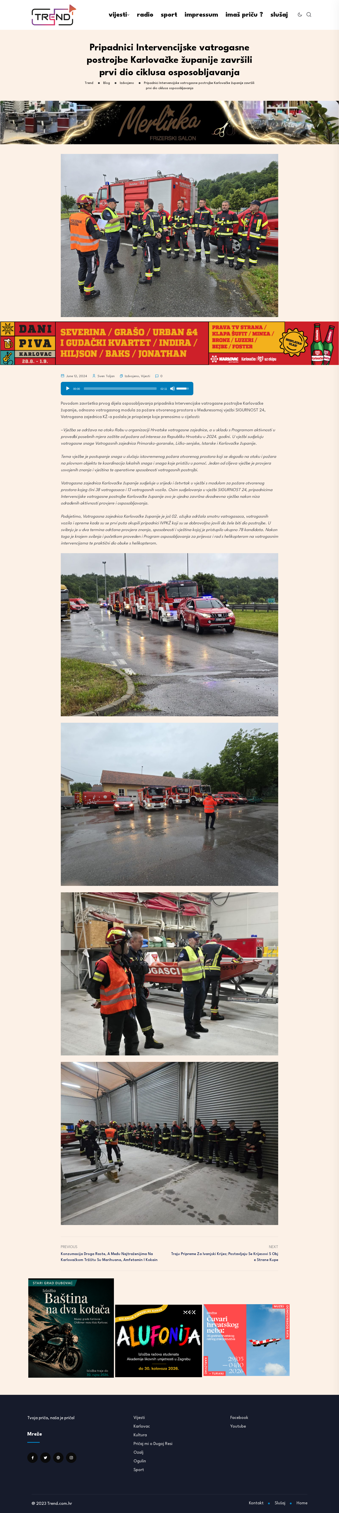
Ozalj (138, 1452)
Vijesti (145, 376)
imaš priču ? (244, 15)
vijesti (118, 15)
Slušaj (280, 1503)
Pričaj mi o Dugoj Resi (153, 1444)
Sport (139, 1470)
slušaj (279, 15)
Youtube (238, 1426)
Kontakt (256, 1503)
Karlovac (142, 1426)
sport (169, 15)
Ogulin (140, 1461)
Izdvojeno (132, 376)
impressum (201, 15)
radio (145, 15)
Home (302, 1503)
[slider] (120, 388)
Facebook (239, 1418)
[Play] (67, 388)
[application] (127, 387)
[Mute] (172, 388)
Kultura (140, 1435)
